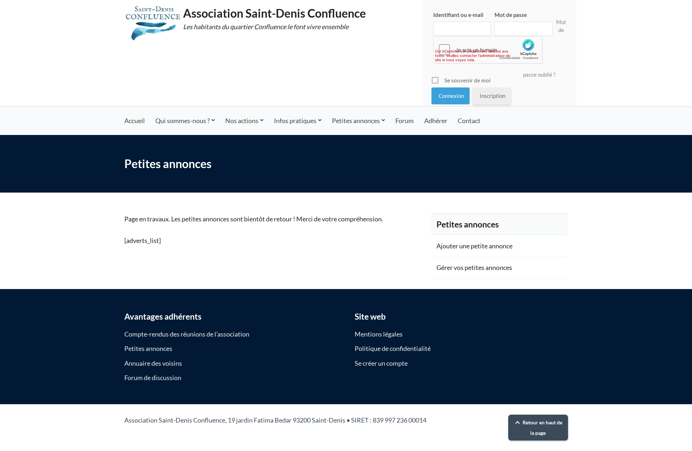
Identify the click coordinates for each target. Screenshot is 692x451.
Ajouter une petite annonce (474, 246)
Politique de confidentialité (393, 348)
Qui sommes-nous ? (182, 121)
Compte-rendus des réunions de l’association (186, 334)
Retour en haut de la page (542, 427)
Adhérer (435, 121)
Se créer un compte (381, 363)
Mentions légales (379, 334)
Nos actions (241, 121)
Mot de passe (510, 15)
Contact (469, 121)
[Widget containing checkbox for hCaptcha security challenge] (487, 49)
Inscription (492, 96)
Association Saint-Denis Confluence (274, 13)
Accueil (134, 121)
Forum (404, 121)
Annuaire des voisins (153, 363)
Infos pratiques (295, 121)
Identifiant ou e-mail (458, 15)
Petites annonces (356, 121)
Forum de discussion (152, 378)
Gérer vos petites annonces (474, 267)
